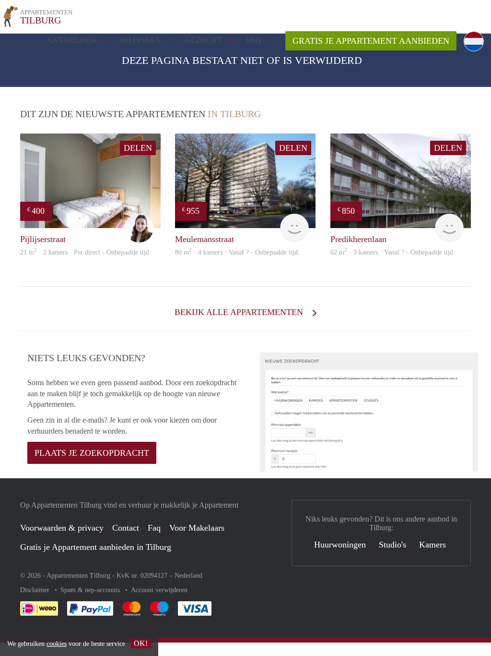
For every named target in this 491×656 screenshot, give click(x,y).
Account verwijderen (159, 590)
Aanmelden (71, 40)
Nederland (188, 575)
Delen (138, 148)
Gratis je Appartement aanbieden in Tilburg (95, 547)
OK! (141, 643)
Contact (125, 528)
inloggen (140, 40)
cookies (57, 643)
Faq (154, 528)
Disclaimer (35, 590)
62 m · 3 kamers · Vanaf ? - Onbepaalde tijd (391, 252)
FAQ (253, 40)
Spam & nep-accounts (91, 590)
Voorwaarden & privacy (62, 528)
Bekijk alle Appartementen (240, 312)
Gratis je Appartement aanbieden (370, 41)
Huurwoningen (340, 544)
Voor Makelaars (196, 528)
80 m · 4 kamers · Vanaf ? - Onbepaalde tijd (236, 252)
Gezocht (203, 40)
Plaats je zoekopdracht (92, 453)
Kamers (432, 544)
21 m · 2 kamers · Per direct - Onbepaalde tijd (84, 252)
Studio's (392, 544)
